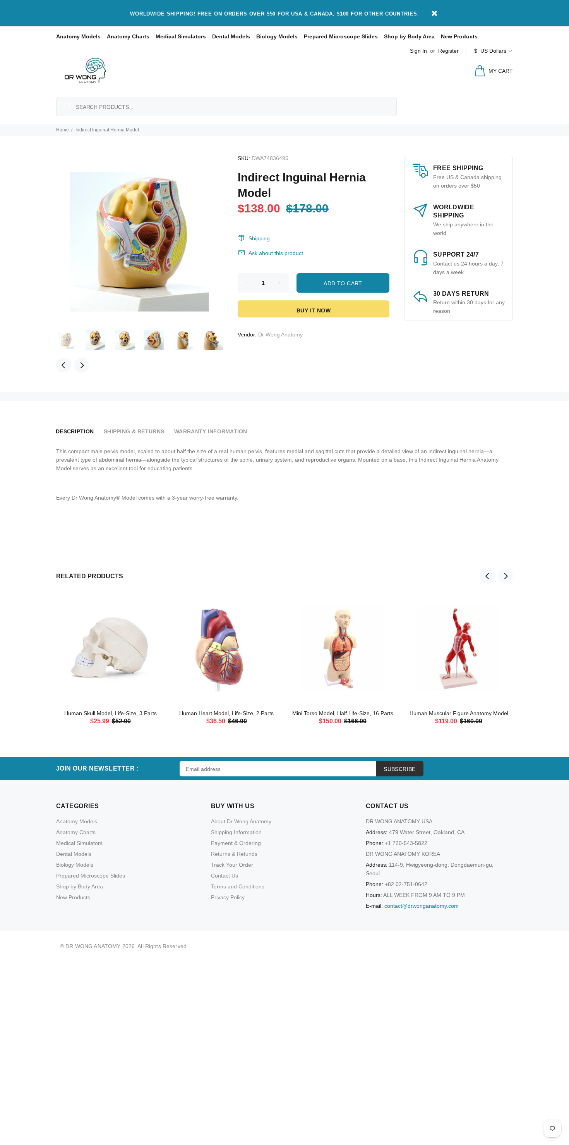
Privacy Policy (228, 897)
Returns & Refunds (234, 854)
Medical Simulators (181, 36)
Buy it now (313, 310)
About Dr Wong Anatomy (241, 821)
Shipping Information (236, 832)
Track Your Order (232, 865)
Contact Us (224, 876)
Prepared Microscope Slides (341, 36)
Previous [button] (63, 365)
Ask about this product (276, 253)
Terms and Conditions (237, 886)
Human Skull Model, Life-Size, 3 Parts (110, 713)
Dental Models (231, 36)
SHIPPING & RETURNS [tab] (134, 431)
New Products (459, 36)
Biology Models (277, 36)
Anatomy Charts (128, 36)
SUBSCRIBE (400, 769)
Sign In (418, 51)
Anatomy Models (78, 36)
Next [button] (81, 365)
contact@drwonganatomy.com (421, 906)
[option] (71, 340)
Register (448, 51)
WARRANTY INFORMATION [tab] (210, 431)
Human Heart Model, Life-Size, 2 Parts (226, 713)
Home (62, 130)
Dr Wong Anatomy (280, 334)
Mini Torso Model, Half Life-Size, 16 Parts (342, 713)
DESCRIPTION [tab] (75, 431)
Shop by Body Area (409, 36)
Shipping (259, 238)
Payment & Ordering (236, 843)
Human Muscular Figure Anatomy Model (459, 713)
